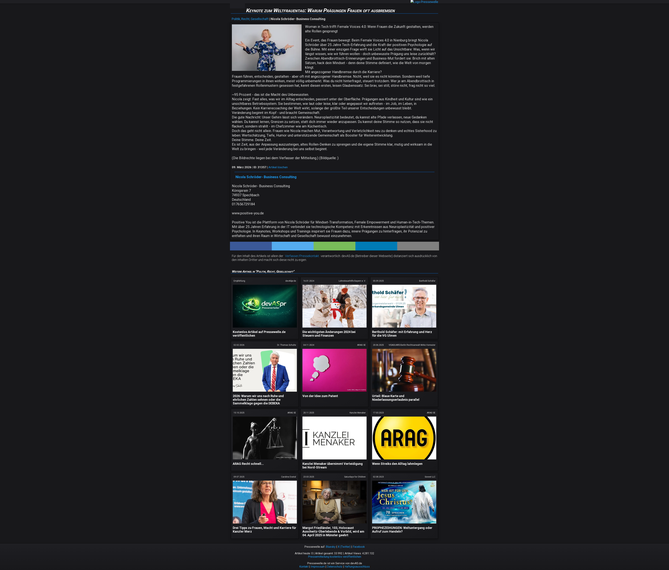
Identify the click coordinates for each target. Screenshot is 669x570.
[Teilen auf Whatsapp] (334, 246)
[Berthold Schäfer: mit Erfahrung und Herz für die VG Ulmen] (404, 328)
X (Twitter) (344, 546)
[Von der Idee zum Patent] (334, 392)
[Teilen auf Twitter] (293, 246)
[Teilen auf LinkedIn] (376, 246)
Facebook (359, 546)
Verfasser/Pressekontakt (302, 256)
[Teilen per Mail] (418, 246)
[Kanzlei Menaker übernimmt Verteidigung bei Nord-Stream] (334, 460)
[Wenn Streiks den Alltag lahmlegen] (404, 460)
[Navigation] (233, 4)
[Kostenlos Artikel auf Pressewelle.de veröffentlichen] (265, 328)
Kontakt (304, 566)
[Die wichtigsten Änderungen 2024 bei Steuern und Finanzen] (334, 328)
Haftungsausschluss (357, 566)
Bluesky (331, 546)
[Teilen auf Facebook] (251, 246)
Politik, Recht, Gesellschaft (250, 19)
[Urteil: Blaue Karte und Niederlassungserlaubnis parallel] (404, 392)
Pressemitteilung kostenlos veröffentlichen (334, 556)
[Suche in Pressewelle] (241, 4)
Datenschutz (334, 566)
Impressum (318, 566)
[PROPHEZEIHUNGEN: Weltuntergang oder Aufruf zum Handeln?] (404, 524)
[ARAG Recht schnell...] (265, 460)
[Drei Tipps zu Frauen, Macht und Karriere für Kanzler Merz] (265, 524)
